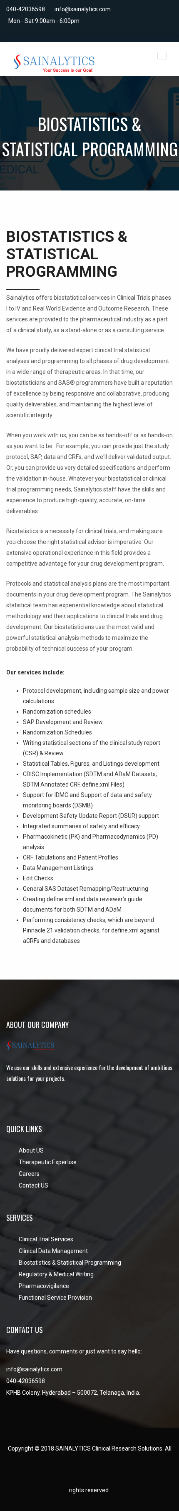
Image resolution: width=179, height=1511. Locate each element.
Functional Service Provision (55, 1297)
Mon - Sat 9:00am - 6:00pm (44, 21)
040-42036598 (25, 9)
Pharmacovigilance (44, 1286)
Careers (29, 1173)
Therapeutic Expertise (48, 1162)
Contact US (33, 1185)
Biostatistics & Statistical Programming (70, 1262)
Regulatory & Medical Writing (56, 1274)
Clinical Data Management (53, 1251)
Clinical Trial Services (46, 1239)
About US (31, 1150)
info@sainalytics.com (83, 9)
